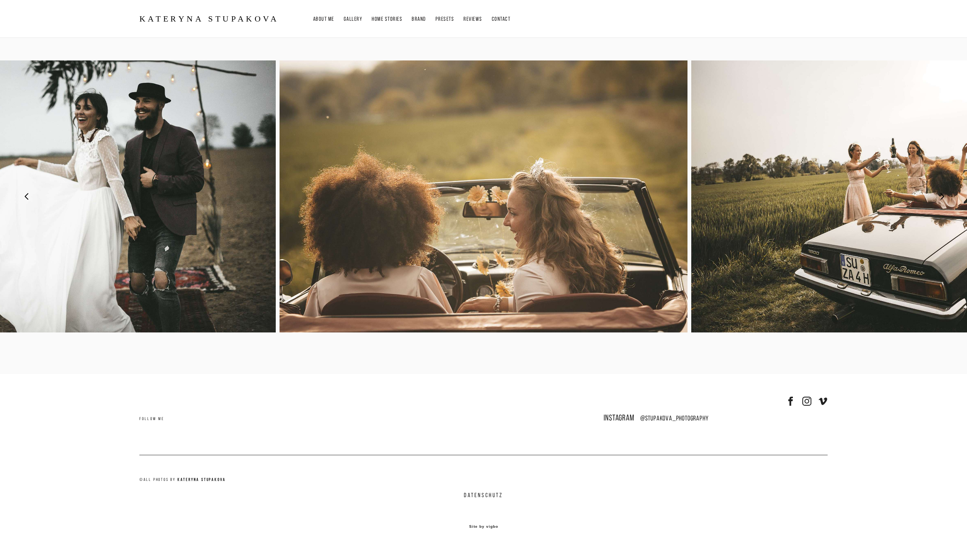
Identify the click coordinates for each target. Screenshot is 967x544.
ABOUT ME (323, 19)
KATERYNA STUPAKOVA (209, 19)
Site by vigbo (483, 527)
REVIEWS (472, 19)
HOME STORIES (387, 19)
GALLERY (353, 19)
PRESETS (445, 19)
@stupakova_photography (674, 418)
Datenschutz (483, 495)
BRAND (419, 19)
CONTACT (501, 19)
